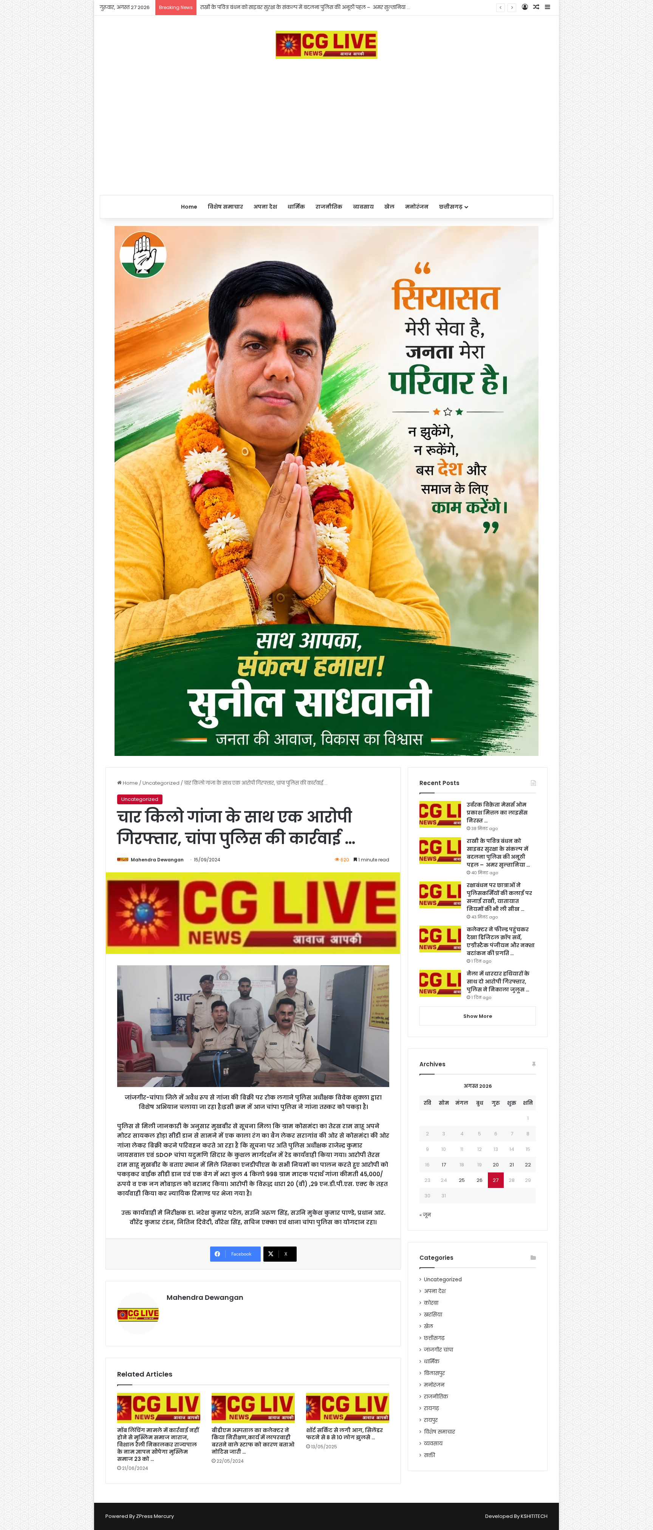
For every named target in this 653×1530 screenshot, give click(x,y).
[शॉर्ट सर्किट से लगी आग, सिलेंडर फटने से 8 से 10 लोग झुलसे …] (347, 1408)
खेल (389, 207)
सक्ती (429, 1455)
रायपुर (431, 1420)
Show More (477, 1016)
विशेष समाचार (225, 207)
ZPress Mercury (155, 1516)
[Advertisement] (326, 127)
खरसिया (433, 1314)
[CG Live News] (326, 45)
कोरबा (431, 1303)
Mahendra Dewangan (157, 859)
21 (511, 1164)
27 (495, 1180)
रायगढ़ (431, 1408)
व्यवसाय (363, 207)
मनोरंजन (417, 207)
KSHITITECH (534, 1516)
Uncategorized (160, 783)
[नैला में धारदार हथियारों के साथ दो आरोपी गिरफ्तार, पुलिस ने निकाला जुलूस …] (440, 983)
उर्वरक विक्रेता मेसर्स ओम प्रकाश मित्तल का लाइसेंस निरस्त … (497, 812)
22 (528, 1164)
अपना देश (265, 207)
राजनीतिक (329, 207)
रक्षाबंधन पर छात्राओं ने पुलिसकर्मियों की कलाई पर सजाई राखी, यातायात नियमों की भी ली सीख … (299, 7)
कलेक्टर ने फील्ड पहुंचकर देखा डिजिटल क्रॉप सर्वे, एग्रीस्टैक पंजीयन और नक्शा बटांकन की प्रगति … (501, 941)
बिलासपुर (434, 1373)
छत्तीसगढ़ (451, 207)
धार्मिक (296, 207)
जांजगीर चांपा (438, 1349)
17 (444, 1164)
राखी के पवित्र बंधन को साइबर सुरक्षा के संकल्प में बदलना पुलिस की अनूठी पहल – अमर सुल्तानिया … (498, 853)
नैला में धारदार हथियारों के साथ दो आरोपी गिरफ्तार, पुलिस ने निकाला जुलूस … (498, 981)
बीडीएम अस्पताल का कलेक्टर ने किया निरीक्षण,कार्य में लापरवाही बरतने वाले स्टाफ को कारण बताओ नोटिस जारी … (253, 1441)
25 (462, 1180)
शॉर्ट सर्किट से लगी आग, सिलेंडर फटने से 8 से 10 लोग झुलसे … (344, 1433)
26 (480, 1180)
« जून (425, 1215)
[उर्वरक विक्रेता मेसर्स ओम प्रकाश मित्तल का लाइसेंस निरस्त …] (440, 814)
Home (189, 207)
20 (496, 1164)
